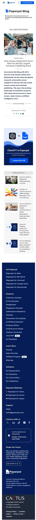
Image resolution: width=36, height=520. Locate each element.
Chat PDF (12, 336)
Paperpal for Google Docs (17, 284)
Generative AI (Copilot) (16, 318)
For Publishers (12, 381)
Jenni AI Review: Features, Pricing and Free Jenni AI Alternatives (25, 229)
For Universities (13, 378)
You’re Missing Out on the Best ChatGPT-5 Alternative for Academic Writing (25, 246)
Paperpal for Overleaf (15, 280)
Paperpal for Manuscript (16, 287)
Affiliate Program (16, 357)
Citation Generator (14, 332)
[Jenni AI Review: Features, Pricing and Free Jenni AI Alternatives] (12, 227)
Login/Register (27, 2)
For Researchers (13, 371)
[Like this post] (14, 114)
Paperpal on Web (13, 273)
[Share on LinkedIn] (20, 114)
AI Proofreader (12, 301)
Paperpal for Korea (16, 395)
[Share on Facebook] (16, 114)
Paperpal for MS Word (15, 277)
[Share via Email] (23, 114)
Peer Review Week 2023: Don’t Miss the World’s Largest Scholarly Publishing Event (18, 63)
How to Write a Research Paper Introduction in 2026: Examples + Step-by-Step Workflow (25, 211)
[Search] (19, 3)
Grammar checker (14, 298)
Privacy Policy (11, 511)
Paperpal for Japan (16, 399)
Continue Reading (18, 103)
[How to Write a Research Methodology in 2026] (12, 180)
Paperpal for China (16, 392)
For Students (11, 374)
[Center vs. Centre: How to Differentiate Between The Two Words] (12, 192)
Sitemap (9, 360)
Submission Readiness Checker (15, 313)
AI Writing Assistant (14, 322)
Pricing (9, 350)
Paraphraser (11, 305)
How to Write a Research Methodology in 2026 (25, 180)
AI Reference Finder (14, 329)
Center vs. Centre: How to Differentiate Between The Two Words (25, 193)
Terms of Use (18, 514)
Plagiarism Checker (14, 308)
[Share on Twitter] (18, 114)
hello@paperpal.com (15, 413)
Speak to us (14, 463)
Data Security (12, 353)
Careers (9, 516)
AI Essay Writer (12, 325)
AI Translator (11, 339)
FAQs (8, 409)
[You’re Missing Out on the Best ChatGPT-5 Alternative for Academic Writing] (12, 244)
